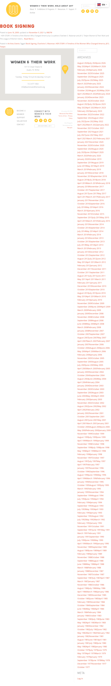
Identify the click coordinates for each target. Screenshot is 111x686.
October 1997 (98, 457)
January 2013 (83, 251)
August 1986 (83, 588)
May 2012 (81, 262)
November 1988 (84, 557)
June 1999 (101, 437)
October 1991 (98, 526)
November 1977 (99, 663)
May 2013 (90, 245)
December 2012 (96, 251)
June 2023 (101, 104)
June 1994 (90, 499)
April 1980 (90, 646)
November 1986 (84, 584)
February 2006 (83, 354)
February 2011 (83, 282)
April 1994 (99, 499)
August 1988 (97, 560)
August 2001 (83, 420)
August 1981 (83, 639)
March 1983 (100, 622)
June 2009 (96, 306)
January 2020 (83, 159)
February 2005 (103, 368)
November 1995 (96, 482)
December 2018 (96, 173)
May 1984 (90, 608)
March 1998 (100, 451)
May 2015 (104, 217)
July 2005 (81, 365)
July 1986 (93, 588)
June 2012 (101, 258)
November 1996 (96, 468)
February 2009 (94, 310)
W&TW (49, 32)
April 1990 (82, 543)
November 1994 (96, 492)
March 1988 (82, 567)
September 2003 (84, 392)
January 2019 (83, 173)
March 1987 (82, 581)
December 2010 (84, 286)
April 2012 (90, 262)
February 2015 (103, 221)
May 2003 (90, 396)
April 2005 (82, 368)
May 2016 (90, 207)
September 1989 (99, 547)
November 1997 (84, 457)
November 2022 (84, 114)
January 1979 (96, 657)
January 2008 (83, 330)
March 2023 (100, 107)
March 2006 (100, 351)
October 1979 (83, 650)
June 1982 (102, 629)
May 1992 (90, 519)
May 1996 (101, 475)
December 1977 (84, 663)
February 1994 (83, 502)
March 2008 (82, 327)
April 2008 (99, 324)
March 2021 (92, 138)
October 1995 (83, 485)
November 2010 (99, 286)
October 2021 (98, 128)
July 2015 (96, 217)
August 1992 (97, 516)
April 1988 (99, 564)
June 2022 (90, 121)
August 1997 (83, 461)
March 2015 (92, 221)
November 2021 (84, 128)
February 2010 (83, 300)
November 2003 (84, 389)
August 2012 (83, 258)
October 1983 (95, 615)
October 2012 (83, 255)
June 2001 (93, 420)
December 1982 (96, 626)
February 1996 (103, 478)
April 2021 (82, 138)
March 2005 (92, 368)
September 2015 (84, 217)
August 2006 (95, 348)
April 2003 (99, 396)
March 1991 (82, 533)
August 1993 (97, 505)
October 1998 (98, 444)
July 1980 (93, 643)
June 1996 (93, 475)
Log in (80, 678)
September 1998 (84, 447)
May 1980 (81, 646)
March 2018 (92, 183)
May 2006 (81, 351)
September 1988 (84, 560)
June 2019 (81, 166)
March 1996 (92, 478)
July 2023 (93, 104)
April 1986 (82, 591)
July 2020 (81, 152)
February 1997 (93, 464)
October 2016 (83, 203)
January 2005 (83, 372)
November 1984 (97, 602)
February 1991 (94, 533)
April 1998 (90, 451)
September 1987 (84, 578)
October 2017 (83, 190)
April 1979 (90, 653)
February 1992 (83, 523)
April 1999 (82, 440)
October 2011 (83, 272)
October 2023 (98, 100)
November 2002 (84, 403)
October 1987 (98, 574)
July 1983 (96, 619)
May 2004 (101, 378)
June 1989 (93, 550)
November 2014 (96, 224)
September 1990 (96, 536)
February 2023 (83, 111)
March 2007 (92, 341)
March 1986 (92, 591)
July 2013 (81, 245)
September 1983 (84, 619)
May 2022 (98, 121)
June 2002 (93, 406)
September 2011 (97, 272)
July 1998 (96, 447)
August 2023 (83, 104)
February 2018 (103, 183)
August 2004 (83, 378)
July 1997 (93, 461)
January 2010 (96, 300)
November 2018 (84, 176)
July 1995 (105, 485)
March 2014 (82, 234)
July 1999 (93, 437)
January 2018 (83, 186)
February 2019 (94, 169)
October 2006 (83, 348)
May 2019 (90, 166)
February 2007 (103, 341)
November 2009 (84, 303)
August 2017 (83, 193)
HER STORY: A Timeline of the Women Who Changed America (80, 43)
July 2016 (81, 207)
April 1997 (82, 464)
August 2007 (83, 337)
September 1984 (97, 605)
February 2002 (93, 409)
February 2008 (94, 327)
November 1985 (99, 595)
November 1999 (84, 433)
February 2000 (92, 430)
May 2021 (98, 135)
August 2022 (97, 118)
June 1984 (81, 608)
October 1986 (98, 584)
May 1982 (81, 633)
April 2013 (98, 245)
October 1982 (83, 629)
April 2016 (98, 207)
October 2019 (95, 159)
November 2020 (84, 145)
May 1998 (81, 451)
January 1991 (83, 536)
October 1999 (98, 433)
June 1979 (102, 650)
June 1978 (96, 660)
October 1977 (83, 667)
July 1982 (94, 629)
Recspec (69, 128)
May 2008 (90, 324)
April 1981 (102, 639)
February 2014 (94, 234)
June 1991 (96, 530)
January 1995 (83, 492)
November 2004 (96, 372)
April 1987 (104, 578)
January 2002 (83, 413)
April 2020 (99, 152)
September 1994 (84, 495)
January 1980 (101, 646)
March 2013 (82, 248)
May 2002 (101, 406)
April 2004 (82, 382)
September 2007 (97, 334)
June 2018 (101, 179)
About (32, 9)
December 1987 (96, 571)
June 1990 (90, 540)
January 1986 (103, 591)
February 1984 (94, 612)
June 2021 (90, 135)
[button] (65, 69)
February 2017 (103, 197)
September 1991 (84, 530)
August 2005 (97, 361)
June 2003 (81, 396)
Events (17, 43)
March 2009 (82, 310)
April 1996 (82, 478)
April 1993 (98, 509)
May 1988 (90, 564)
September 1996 (97, 471)
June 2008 (81, 324)
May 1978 (105, 660)
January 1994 (96, 502)
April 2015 (82, 221)
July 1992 (81, 519)
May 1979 (81, 653)
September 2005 (84, 361)
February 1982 (103, 633)
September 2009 (84, 306)
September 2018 (99, 176)
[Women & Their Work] (13, 9)
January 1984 (83, 615)
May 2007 (101, 337)
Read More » (29, 39)
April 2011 (90, 279)
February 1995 (94, 488)
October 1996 (83, 471)
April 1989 (102, 550)
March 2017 (92, 197)
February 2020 (94, 155)
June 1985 (94, 598)
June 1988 (81, 564)
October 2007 (83, 334)
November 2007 (96, 330)
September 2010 (97, 289)
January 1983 (83, 626)
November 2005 (84, 358)
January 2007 (83, 344)
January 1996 (83, 482)
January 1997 (83, 468)
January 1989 (96, 554)
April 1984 (99, 608)
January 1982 (83, 636)
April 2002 (82, 409)
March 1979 (100, 653)
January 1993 (96, 512)
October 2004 (83, 375)
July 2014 (81, 231)
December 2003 (96, 385)
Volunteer (22, 121)
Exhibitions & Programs (46, 9)
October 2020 (98, 145)
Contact (21, 124)
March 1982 (91, 633)
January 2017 (83, 200)
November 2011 (99, 269)
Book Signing (17, 26)
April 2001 (82, 423)
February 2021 (103, 138)
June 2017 (93, 193)
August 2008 (97, 320)
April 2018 (82, 183)
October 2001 (83, 416)
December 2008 (96, 313)
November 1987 (84, 574)
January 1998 (96, 454)
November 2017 (96, 186)
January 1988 (83, 571)
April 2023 (90, 107)
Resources (62, 9)
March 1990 (92, 543)
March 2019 (82, 169)
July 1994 (81, 499)
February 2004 (93, 382)
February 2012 (83, 265)
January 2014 (83, 238)
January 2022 (103, 124)
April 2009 (105, 306)
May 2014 (90, 231)
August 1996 (83, 475)
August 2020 (97, 148)
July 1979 (94, 650)
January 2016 (94, 210)
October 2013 (83, 241)
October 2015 (98, 214)
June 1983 (104, 619)
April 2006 (90, 351)
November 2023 (84, 100)
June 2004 (93, 378)
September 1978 (84, 660)
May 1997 (101, 461)
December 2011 (84, 269)
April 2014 (98, 231)
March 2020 (82, 155)
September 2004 (97, 375)
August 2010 (83, 293)
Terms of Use (63, 116)
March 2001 (92, 423)
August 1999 (83, 437)
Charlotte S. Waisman (46, 43)
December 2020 (96, 142)
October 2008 (98, 317)
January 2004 (83, 385)
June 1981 (93, 639)
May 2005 (98, 365)
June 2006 (105, 348)
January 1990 (103, 543)
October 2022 (98, 114)
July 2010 (93, 293)
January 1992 (96, 523)
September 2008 (84, 320)
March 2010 (100, 296)
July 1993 (81, 509)
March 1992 (99, 519)
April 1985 (103, 598)
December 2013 (96, 238)
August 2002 (83, 406)
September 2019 (84, 162)
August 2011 (83, 275)
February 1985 (83, 602)
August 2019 (97, 162)
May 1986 (101, 588)
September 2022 (84, 118)
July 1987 (96, 578)
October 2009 (98, 303)
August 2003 (97, 392)
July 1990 (81, 540)
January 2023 (96, 111)
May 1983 (81, 622)
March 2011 (100, 279)
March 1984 (82, 612)
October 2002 (98, 403)
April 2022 (82, 124)
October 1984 (83, 605)
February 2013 (94, 248)
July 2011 (93, 275)
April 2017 (82, 197)
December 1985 (84, 595)
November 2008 (84, 317)
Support (72, 9)
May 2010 (81, 296)
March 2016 (82, 210)
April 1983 (90, 622)
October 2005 (98, 358)
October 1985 (83, 598)
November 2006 (96, 344)
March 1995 (82, 488)
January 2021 (83, 142)
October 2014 (83, 227)
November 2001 (96, 413)
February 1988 (94, 567)
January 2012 (96, 265)
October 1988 (98, 557)
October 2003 (98, 389)
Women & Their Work (66, 114)
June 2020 (90, 152)
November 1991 (84, 526)
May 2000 (81, 430)
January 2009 (83, 313)
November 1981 (96, 636)
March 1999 (92, 440)
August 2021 (97, 131)
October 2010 (83, 289)
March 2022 (92, 124)
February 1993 (83, 512)
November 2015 (84, 214)
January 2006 (96, 354)
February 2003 (83, 399)
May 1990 (98, 540)
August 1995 (95, 485)
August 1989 (83, 550)
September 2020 (84, 148)
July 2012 (93, 258)
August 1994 (97, 495)
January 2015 (83, 224)
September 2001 (97, 416)
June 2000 (105, 427)
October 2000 (83, 427)
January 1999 (103, 440)
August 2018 (83, 179)
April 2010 (90, 296)
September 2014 (97, 227)
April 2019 (99, 166)
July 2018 (93, 179)
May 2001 (101, 420)
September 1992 (84, 516)
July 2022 (81, 121)
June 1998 (104, 447)
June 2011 (101, 275)
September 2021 (84, 131)
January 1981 (83, 643)
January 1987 (94, 581)
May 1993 (90, 509)
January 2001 (103, 423)
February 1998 (83, 454)
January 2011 (96, 282)
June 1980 (101, 643)
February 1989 (83, 554)
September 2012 (97, 255)
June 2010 (101, 293)
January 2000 (105, 430)
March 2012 (100, 262)
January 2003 (96, 399)
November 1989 (84, 547)
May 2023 (81, 107)
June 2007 (93, 337)
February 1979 (83, 657)
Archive (32, 12)
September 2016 (97, 203)
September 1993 (84, 505)
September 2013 (97, 241)
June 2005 (90, 365)
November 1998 (84, 444)
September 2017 (97, 190)
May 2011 (81, 279)
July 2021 (81, 135)
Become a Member (21, 112)
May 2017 (101, 193)
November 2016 (96, 200)
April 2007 (82, 341)
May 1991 (105, 530)
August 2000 (95, 427)
